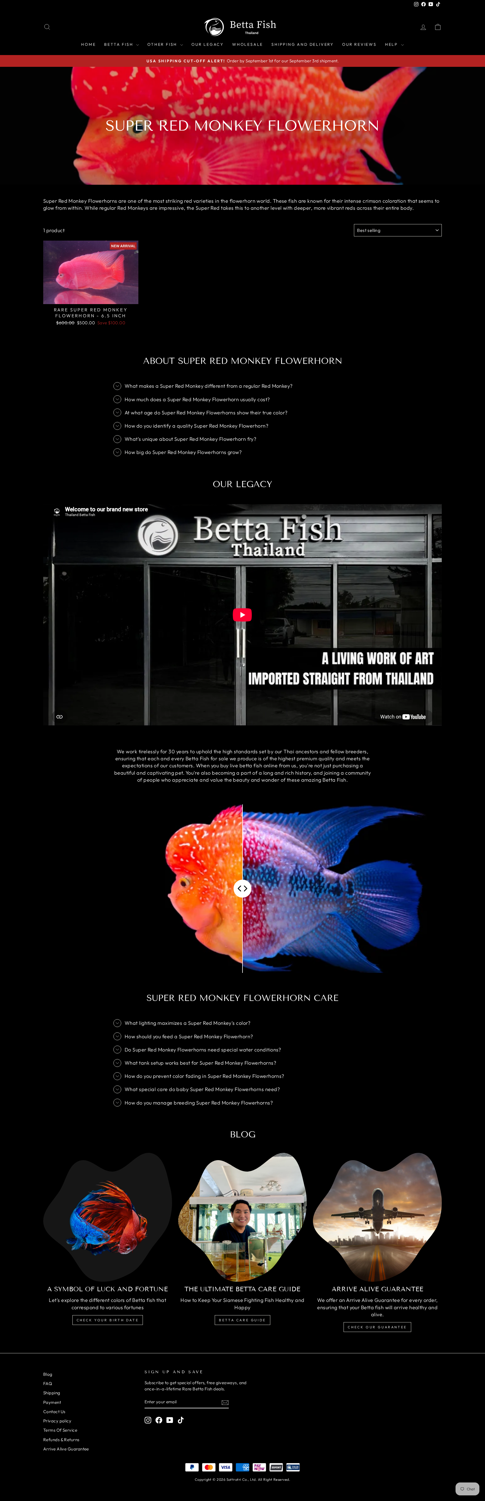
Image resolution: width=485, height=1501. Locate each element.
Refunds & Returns (61, 1439)
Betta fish (119, 44)
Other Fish (163, 44)
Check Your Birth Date (108, 1320)
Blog (47, 1374)
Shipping (51, 1392)
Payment (52, 1402)
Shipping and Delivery (302, 44)
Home (88, 44)
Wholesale (247, 44)
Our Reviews (359, 44)
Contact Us (54, 1411)
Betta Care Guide (242, 1320)
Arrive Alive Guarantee (66, 1449)
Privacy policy (57, 1421)
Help (392, 44)
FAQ (47, 1383)
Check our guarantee (377, 1327)
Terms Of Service (60, 1430)
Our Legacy (207, 44)
